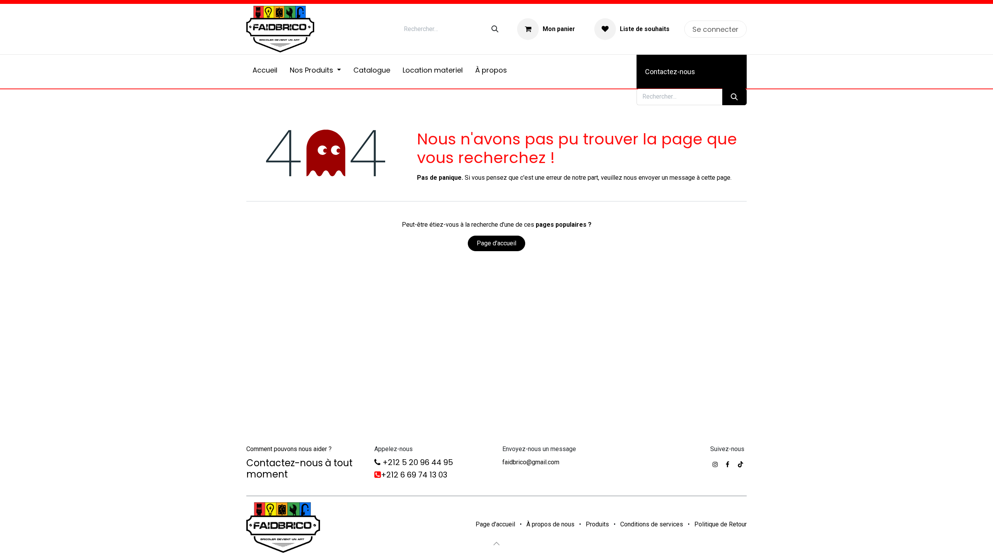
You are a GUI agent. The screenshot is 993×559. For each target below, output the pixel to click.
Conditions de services (651, 524)
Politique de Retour (720, 524)
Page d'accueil (496, 243)
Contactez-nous (670, 72)
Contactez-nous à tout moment (299, 469)
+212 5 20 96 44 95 (417, 462)
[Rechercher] (495, 29)
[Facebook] (727, 464)
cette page (715, 177)
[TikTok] (740, 464)
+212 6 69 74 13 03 (414, 474)
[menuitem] (265, 72)
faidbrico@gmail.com (530, 462)
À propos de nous (550, 524)
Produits (597, 524)
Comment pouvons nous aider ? (289, 449)
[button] (496, 543)
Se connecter (715, 29)
